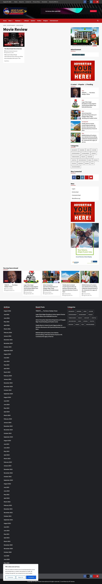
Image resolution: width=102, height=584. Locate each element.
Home (15, 1)
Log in (73, 188)
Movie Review (8, 44)
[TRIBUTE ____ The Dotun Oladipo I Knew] (76, 92)
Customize (10, 577)
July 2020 (6, 555)
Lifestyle (26, 21)
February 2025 (8, 375)
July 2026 (6, 314)
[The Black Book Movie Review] (13, 39)
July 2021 (6, 527)
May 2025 (6, 365)
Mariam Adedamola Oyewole (11, 51)
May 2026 (6, 321)
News (10, 21)
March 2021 (7, 541)
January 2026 (7, 336)
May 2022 (6, 494)
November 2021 (8, 512)
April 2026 (7, 325)
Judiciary (89, 156)
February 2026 (8, 332)
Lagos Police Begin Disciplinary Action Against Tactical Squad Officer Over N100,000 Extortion (89, 104)
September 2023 (8, 437)
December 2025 (8, 339)
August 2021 (7, 523)
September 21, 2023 (10, 52)
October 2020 (7, 552)
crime (88, 150)
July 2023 (6, 444)
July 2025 (6, 357)
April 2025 (7, 368)
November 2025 (8, 343)
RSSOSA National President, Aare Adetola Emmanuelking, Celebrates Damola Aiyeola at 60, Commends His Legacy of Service (89, 139)
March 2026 (7, 329)
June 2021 (7, 530)
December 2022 (8, 469)
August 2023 (7, 440)
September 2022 (8, 480)
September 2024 (8, 393)
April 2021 (7, 537)
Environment (85, 153)
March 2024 (7, 415)
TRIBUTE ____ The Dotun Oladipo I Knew (88, 93)
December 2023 (8, 426)
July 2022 (6, 487)
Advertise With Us (53, 1)
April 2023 (7, 455)
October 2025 (7, 347)
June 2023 (7, 447)
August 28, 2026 (67, 295)
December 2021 (8, 509)
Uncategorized (85, 121)
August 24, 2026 (86, 295)
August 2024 (7, 397)
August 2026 (7, 311)
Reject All (20, 577)
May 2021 (6, 534)
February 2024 (8, 419)
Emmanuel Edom (9, 289)
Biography (75, 150)
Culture (94, 150)
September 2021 (8, 519)
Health (83, 156)
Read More (6, 61)
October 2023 (7, 433)
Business (17, 21)
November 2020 (8, 548)
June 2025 (7, 361)
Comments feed (76, 195)
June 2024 (7, 404)
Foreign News (75, 156)
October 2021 (7, 516)
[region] (20, 572)
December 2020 (8, 545)
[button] (98, 20)
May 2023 (6, 451)
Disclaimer (44, 1)
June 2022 (7, 491)
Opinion (33, 21)
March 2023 (7, 458)
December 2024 (8, 383)
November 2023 (8, 429)
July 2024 (6, 401)
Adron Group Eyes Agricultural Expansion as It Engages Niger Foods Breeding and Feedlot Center (89, 115)
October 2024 (7, 390)
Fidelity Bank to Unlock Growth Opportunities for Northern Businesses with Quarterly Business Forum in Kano (89, 127)
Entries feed (75, 192)
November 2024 (8, 386)
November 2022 (8, 473)
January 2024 (7, 422)
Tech (92, 163)
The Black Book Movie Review (13, 49)
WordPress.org (76, 198)
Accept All (31, 577)
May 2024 (6, 408)
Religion (45, 21)
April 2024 (7, 411)
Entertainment (54, 21)
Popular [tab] (81, 84)
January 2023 (7, 465)
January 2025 (7, 379)
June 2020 (7, 559)
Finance (94, 153)
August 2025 (7, 354)
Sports (87, 163)
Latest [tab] (74, 84)
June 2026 (7, 318)
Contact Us (28, 1)
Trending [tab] (89, 84)
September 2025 (8, 350)
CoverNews (63, 581)
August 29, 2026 (9, 290)
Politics (39, 21)
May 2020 (6, 563)
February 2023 (8, 462)
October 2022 (7, 476)
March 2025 (7, 372)
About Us (21, 1)
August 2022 (7, 483)
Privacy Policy (36, 1)
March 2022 (7, 501)
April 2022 (7, 498)
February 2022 (8, 505)
